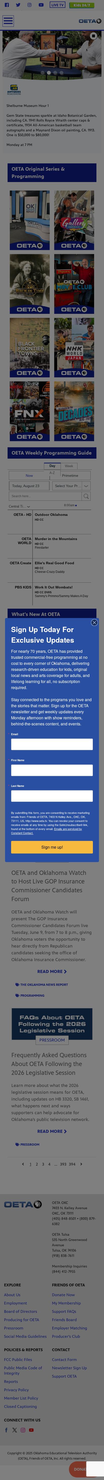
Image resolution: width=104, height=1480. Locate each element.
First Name (17, 760)
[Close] (94, 622)
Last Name (17, 786)
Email (14, 734)
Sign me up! (52, 847)
